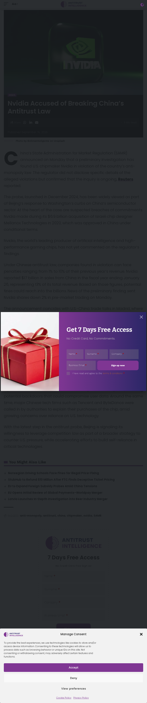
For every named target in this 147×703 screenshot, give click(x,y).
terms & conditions (112, 373)
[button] (141, 634)
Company (118, 354)
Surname (93, 354)
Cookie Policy (63, 697)
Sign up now (118, 365)
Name (73, 354)
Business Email (78, 365)
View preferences (73, 688)
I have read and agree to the (98, 373)
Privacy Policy (81, 697)
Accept (73, 667)
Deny (73, 678)
